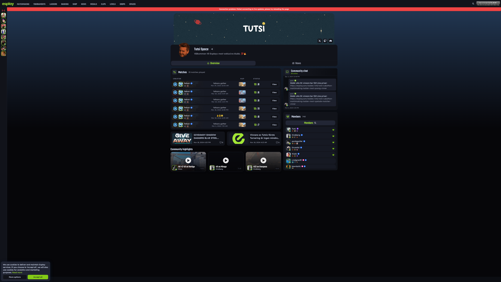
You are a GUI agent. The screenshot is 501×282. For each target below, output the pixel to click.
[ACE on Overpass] (263, 162)
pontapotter (297, 141)
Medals (93, 4)
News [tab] (298, 63)
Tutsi (294, 129)
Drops (122, 4)
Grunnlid (295, 147)
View (274, 84)
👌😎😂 (219, 115)
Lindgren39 (297, 160)
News (83, 4)
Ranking (64, 4)
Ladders (53, 4)
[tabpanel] (310, 148)
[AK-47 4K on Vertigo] (188, 162)
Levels (113, 4)
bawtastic (296, 166)
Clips (103, 4)
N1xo (180, 169)
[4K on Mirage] (225, 162)
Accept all (37, 277)
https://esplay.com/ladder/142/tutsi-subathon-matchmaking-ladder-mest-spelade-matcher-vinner (311, 101)
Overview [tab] (215, 63)
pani (292, 81)
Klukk (294, 154)
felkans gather (219, 83)
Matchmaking (23, 4)
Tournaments (39, 4)
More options (15, 277)
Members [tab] (308, 123)
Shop (75, 4)
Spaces (132, 4)
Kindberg (219, 169)
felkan (187, 83)
